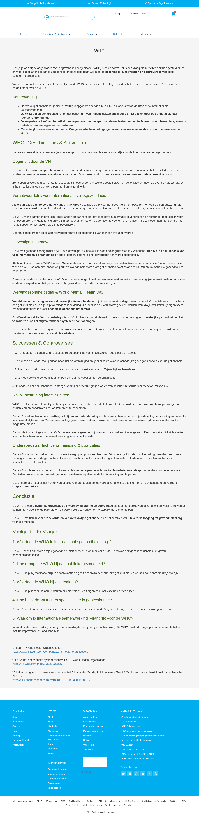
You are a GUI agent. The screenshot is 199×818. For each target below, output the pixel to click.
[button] (57, 34)
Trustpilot (86, 772)
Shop (117, 13)
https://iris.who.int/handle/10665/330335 (37, 663)
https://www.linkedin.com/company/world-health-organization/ (50, 651)
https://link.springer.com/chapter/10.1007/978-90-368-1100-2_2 (51, 679)
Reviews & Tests (137, 13)
